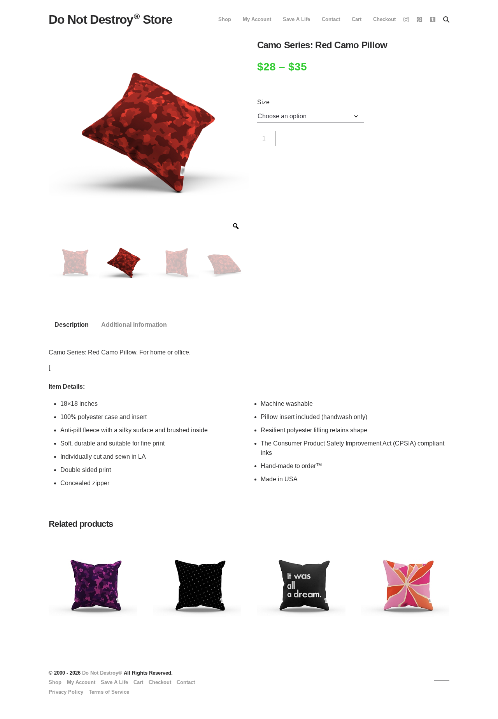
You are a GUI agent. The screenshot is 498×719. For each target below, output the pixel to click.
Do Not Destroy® (102, 673)
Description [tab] (71, 324)
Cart (356, 19)
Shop (224, 19)
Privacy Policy (66, 692)
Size (263, 102)
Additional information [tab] (134, 324)
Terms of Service (109, 692)
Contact (331, 19)
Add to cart (297, 142)
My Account (257, 19)
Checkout (384, 19)
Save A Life (296, 19)
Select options (63, 602)
